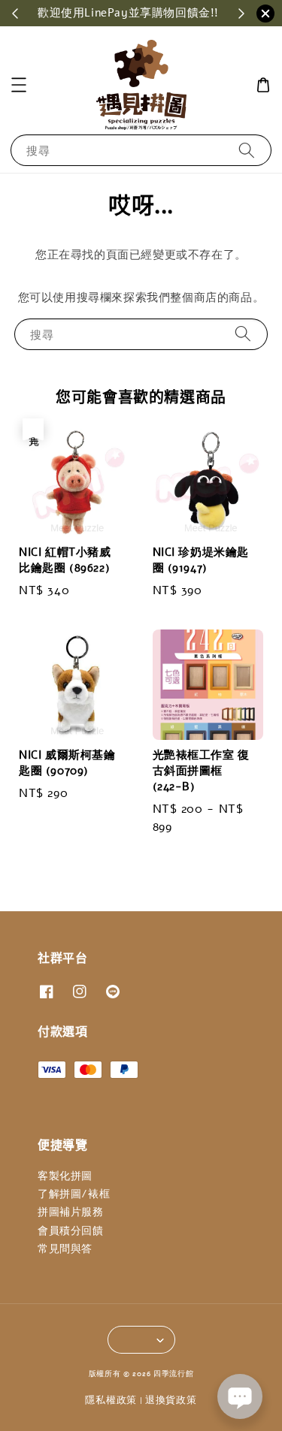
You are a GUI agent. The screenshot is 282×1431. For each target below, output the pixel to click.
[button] (18, 84)
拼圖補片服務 (71, 1212)
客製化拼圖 (65, 1176)
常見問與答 (65, 1249)
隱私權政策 (111, 1400)
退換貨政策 (171, 1400)
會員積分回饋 (71, 1231)
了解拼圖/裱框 (74, 1194)
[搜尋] (247, 150)
